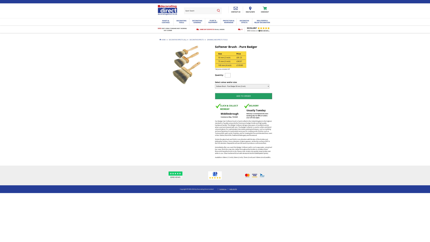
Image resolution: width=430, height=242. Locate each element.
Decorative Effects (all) (177, 40)
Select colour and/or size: (226, 82)
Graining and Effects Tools (217, 40)
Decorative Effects (197, 40)
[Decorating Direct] (167, 10)
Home (163, 40)
